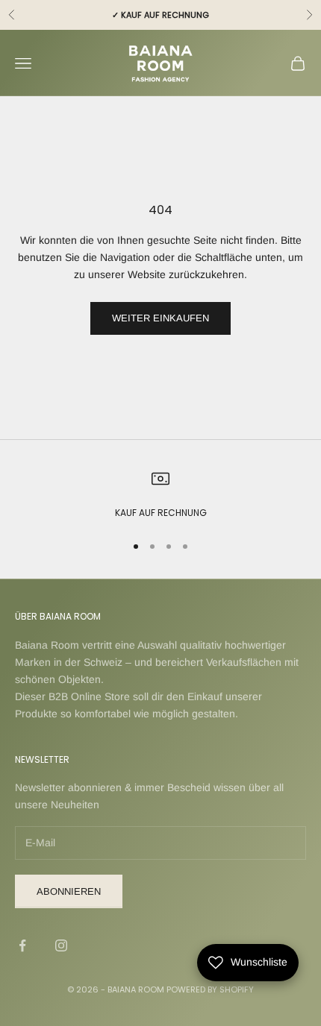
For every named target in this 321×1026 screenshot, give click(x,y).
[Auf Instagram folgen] (61, 945)
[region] (160, 495)
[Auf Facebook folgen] (22, 945)
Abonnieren (69, 891)
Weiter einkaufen (160, 318)
